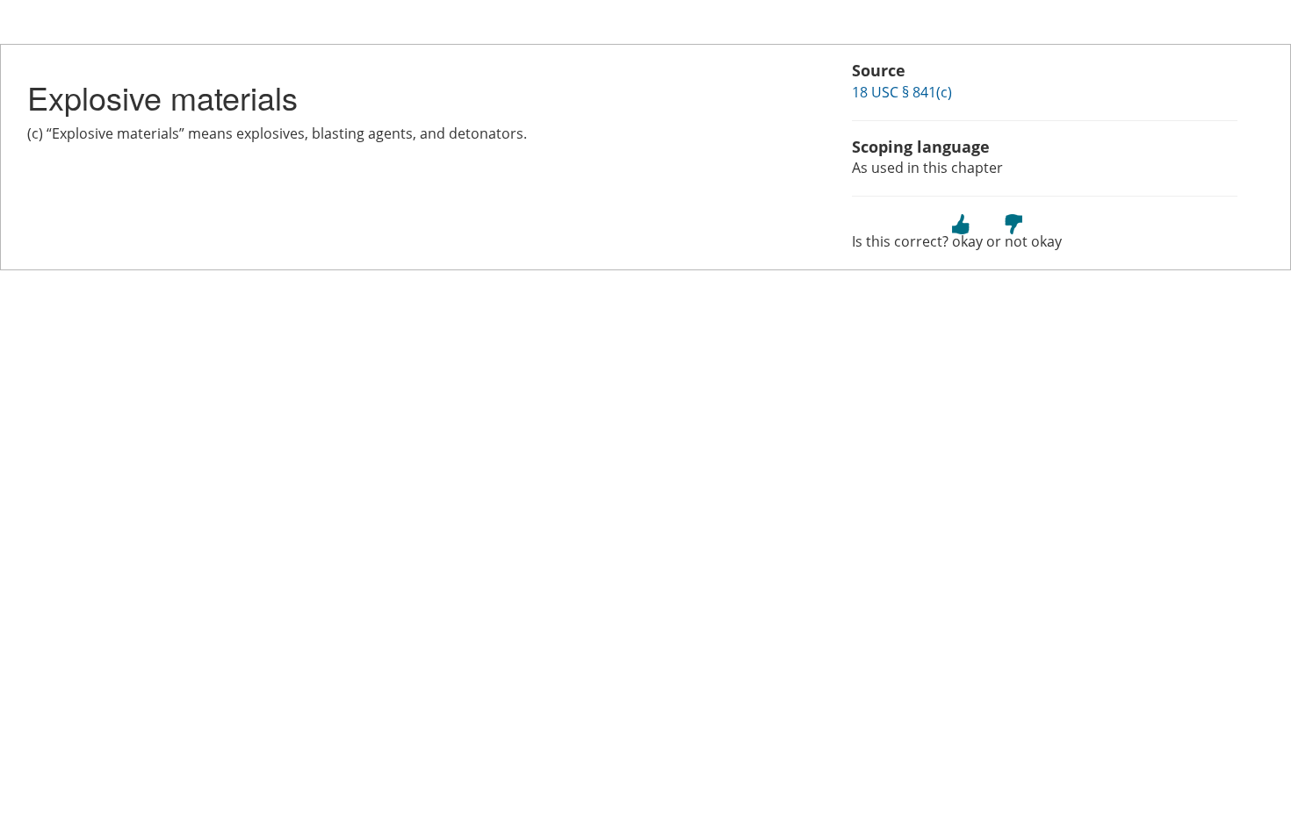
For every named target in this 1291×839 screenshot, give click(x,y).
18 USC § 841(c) (902, 92)
